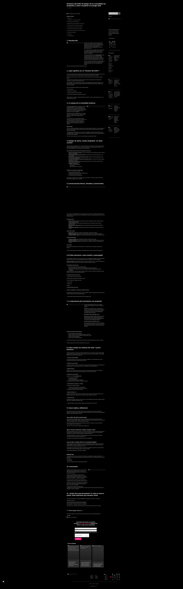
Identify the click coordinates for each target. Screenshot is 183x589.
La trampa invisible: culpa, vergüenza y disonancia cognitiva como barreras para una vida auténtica (117, 93)
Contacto (96, 576)
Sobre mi (91, 575)
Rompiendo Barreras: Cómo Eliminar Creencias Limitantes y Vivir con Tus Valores (117, 129)
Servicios (91, 576)
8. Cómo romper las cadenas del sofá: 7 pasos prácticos (76, 30)
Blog (96, 575)
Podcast (91, 578)
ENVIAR (78, 538)
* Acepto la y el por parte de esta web (86, 532)
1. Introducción (69, 18)
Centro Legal (96, 583)
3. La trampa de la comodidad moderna (73, 21)
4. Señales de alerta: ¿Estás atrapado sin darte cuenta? (75, 23)
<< (75, 510)
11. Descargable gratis (70, 35)
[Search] (119, 13)
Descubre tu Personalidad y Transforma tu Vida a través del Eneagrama (97, 565)
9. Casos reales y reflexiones (71, 32)
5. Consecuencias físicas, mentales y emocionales (75, 25)
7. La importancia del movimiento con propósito (74, 28)
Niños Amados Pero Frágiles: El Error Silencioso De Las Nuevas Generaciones (117, 57)
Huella (96, 578)
